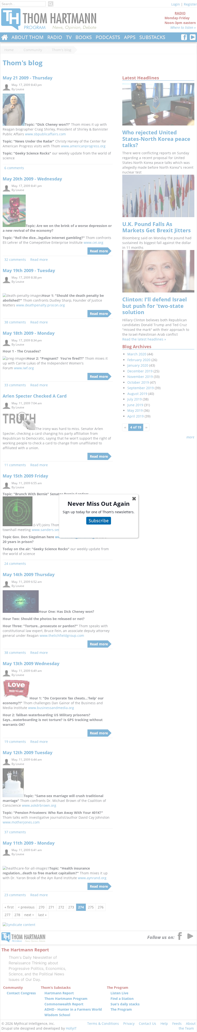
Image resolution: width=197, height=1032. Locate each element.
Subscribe (99, 520)
